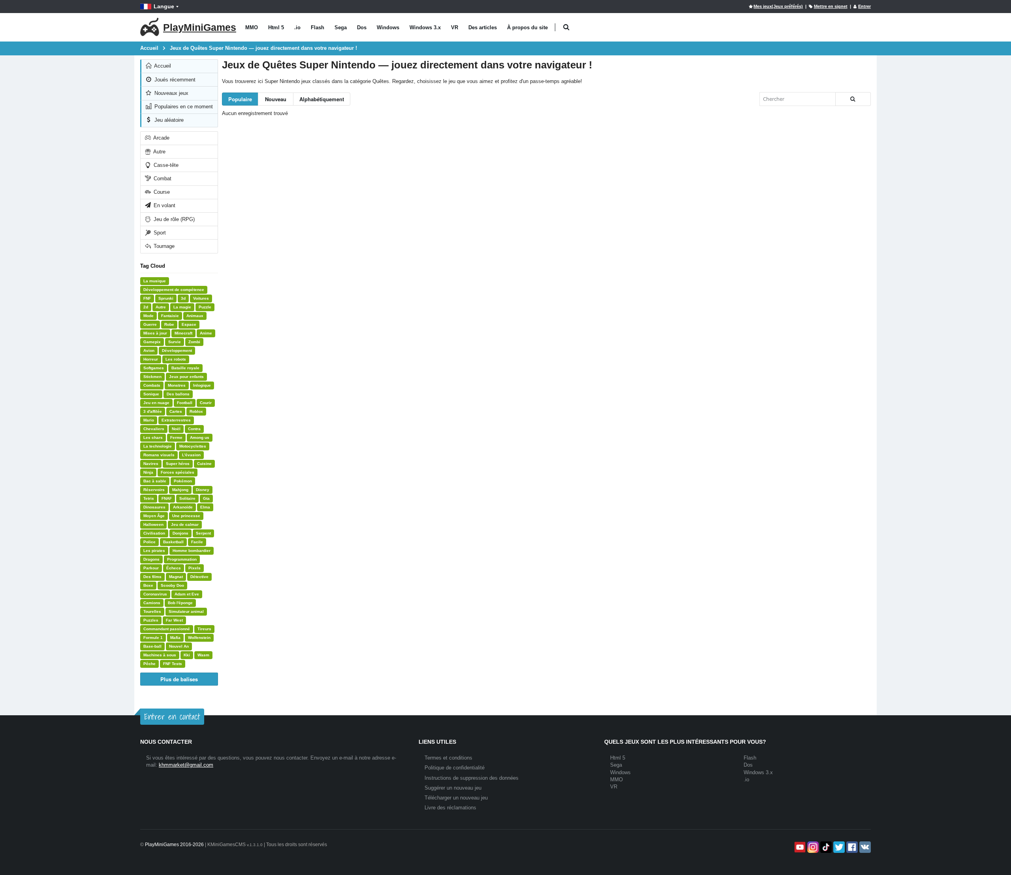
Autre (158, 152)
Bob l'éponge (180, 603)
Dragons (151, 559)
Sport (159, 233)
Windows (388, 27)
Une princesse (186, 516)
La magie (182, 307)
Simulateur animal (186, 611)
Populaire (240, 99)
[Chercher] (853, 99)
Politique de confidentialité (455, 768)
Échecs (173, 568)
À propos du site (527, 27)
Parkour (151, 568)
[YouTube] (799, 847)
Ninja (148, 472)
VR (454, 27)
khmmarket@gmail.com (186, 765)
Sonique (151, 394)
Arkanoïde (183, 507)
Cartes (175, 411)
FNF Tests (172, 663)
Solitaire (187, 498)
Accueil (162, 66)
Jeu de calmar (185, 524)
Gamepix (152, 342)
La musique (154, 281)
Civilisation (154, 533)
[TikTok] (825, 847)
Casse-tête (165, 165)
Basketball (173, 542)
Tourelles (152, 611)
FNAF (167, 498)
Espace (189, 324)
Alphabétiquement (321, 99)
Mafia (175, 637)
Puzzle (205, 307)
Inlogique (202, 385)
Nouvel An (179, 646)
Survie (174, 342)
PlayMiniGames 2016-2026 (174, 844)
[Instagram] (812, 847)
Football (184, 403)
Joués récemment (174, 80)
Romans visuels (159, 455)
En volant (163, 205)
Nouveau (275, 99)
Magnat (176, 577)
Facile (197, 542)
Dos (361, 27)
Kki (187, 655)
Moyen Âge (154, 516)
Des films (152, 577)
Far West (174, 620)
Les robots (175, 359)
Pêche (149, 663)
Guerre (150, 324)
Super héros (178, 463)
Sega (340, 27)
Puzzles (150, 620)
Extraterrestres (176, 420)
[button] (566, 27)
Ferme (176, 437)
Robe (169, 324)
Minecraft (183, 333)
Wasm (203, 655)
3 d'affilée (152, 411)
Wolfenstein (199, 637)
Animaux (194, 316)
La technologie (157, 446)
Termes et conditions (448, 758)
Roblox (196, 411)
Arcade (160, 138)
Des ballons (178, 394)
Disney (202, 490)
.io (297, 27)
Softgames (153, 368)
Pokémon (183, 481)
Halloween (153, 524)
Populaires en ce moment (183, 107)
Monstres (177, 385)
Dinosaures (154, 507)
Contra (194, 429)
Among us (199, 437)
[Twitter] (838, 847)
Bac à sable (154, 481)
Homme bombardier (191, 550)
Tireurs (204, 629)
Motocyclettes (192, 446)
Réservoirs (154, 490)
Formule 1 (153, 637)
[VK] (864, 847)
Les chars (153, 437)
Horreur (150, 359)
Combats (151, 385)
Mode (148, 316)
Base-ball (152, 646)
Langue (164, 6)
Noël (176, 429)
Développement (177, 350)
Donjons (180, 533)
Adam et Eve (187, 594)
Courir (206, 403)
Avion (148, 350)
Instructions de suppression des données (472, 778)
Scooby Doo (172, 585)
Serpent (203, 533)
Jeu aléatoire (168, 120)
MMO (251, 27)
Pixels (194, 568)
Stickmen (152, 376)
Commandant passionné (166, 629)
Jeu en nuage (156, 403)
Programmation (182, 559)
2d (145, 307)
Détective (199, 577)
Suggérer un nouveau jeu (453, 788)
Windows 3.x (425, 27)
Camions (151, 603)
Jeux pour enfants (186, 376)
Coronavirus (155, 594)
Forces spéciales (177, 472)
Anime (206, 333)
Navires (150, 463)
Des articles (482, 27)
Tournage (163, 246)
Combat (161, 178)
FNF (147, 298)
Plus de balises (179, 679)
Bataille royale (185, 368)
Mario (148, 420)
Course (161, 192)
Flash (317, 27)
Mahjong (180, 490)
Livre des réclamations (450, 808)
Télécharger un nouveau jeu (456, 798)
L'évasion (191, 455)
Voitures (201, 298)
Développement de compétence (173, 289)
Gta (206, 498)
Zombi (194, 342)
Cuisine (204, 463)
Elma (205, 507)
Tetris (148, 498)
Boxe (148, 585)
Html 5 (276, 27)
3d (183, 298)
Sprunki (165, 298)
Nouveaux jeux (170, 93)
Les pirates (154, 550)
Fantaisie (170, 316)
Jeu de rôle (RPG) (173, 219)
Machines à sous (159, 655)
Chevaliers (153, 429)
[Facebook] (851, 847)
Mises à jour (155, 333)
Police (149, 542)
